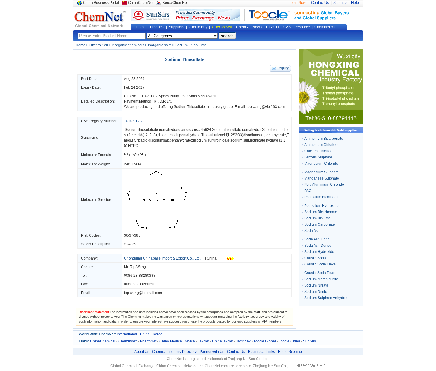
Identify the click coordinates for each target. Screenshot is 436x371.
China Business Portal (101, 3)
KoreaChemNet (175, 3)
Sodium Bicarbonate (320, 212)
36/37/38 (131, 235)
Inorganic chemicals (128, 45)
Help (355, 3)
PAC (307, 191)
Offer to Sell (222, 27)
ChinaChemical (102, 341)
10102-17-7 (148, 96)
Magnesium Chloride (321, 163)
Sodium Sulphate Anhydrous (327, 298)
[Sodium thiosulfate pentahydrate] (157, 228)
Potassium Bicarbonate (323, 197)
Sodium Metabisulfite (321, 279)
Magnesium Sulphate (321, 172)
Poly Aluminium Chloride (324, 185)
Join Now (298, 3)
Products (157, 27)
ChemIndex (127, 341)
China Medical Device (177, 341)
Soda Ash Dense (317, 245)
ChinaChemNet (140, 3)
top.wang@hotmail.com (143, 293)
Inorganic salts (159, 45)
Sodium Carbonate (319, 224)
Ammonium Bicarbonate (323, 138)
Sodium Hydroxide (319, 252)
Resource (302, 27)
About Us (141, 352)
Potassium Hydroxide (321, 206)
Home (141, 27)
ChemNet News (249, 27)
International (127, 334)
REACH (272, 27)
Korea (158, 334)
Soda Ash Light (316, 239)
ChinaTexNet (222, 341)
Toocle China (289, 341)
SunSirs (309, 341)
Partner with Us (212, 352)
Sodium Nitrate (316, 285)
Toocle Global (265, 341)
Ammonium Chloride (321, 145)
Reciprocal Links (261, 352)
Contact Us (320, 3)
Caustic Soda (315, 258)
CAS (287, 27)
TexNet (203, 341)
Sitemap (340, 3)
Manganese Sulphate (321, 178)
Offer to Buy (198, 27)
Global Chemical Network (100, 19)
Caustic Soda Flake (320, 264)
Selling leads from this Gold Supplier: (331, 130)
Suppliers (176, 27)
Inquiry (283, 68)
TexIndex (243, 341)
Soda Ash (312, 231)
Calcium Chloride (318, 151)
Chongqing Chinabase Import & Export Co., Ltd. (162, 258)
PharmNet (148, 341)
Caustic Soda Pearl (319, 273)
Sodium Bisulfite (317, 218)
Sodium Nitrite (315, 292)
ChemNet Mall (326, 27)
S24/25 (130, 244)
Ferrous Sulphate (318, 157)
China (145, 334)
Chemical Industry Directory (174, 352)
